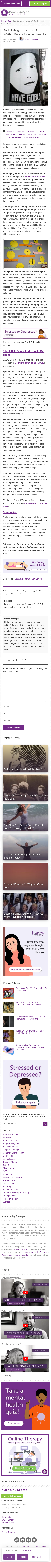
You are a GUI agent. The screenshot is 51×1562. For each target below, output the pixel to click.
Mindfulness (8, 1168)
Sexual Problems (10, 1190)
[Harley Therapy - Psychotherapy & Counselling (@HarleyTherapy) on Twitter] (34, 1542)
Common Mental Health (13, 1153)
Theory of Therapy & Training (16, 1193)
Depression (8, 1156)
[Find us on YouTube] (16, 1542)
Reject (22, 1557)
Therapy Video (9, 1196)
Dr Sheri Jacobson (21, 1249)
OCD (5, 1171)
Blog (9, 21)
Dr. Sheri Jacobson (32, 39)
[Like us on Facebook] (28, 1542)
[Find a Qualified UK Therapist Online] (25, 975)
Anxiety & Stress (10, 1147)
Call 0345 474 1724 (14, 1490)
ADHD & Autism (10, 1141)
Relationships (9, 1180)
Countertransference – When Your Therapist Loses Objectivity (30, 1018)
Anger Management (11, 1144)
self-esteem (17, 137)
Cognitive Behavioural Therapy (29, 363)
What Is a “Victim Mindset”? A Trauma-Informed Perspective (28, 1003)
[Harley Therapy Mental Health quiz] (25, 1429)
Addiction (7, 1137)
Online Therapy (8, 1532)
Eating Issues (9, 1159)
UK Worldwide (7, 1523)
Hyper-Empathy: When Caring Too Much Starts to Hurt (30, 1032)
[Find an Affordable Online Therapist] (25, 565)
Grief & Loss (8, 1165)
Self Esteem (37, 579)
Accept (9, 1557)
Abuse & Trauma (10, 1134)
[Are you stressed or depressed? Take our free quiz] (25, 339)
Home (3, 21)
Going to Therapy (10, 1162)
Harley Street (7, 1517)
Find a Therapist (40, 4)
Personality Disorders (12, 1177)
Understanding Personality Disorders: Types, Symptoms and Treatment (29, 1047)
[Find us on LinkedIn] (22, 1542)
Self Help (7, 1187)
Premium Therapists (11, 4)
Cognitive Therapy (23, 579)
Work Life (7, 1202)
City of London (7, 1520)
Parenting (7, 1174)
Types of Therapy (10, 1199)
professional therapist (34, 177)
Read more (25, 1550)
